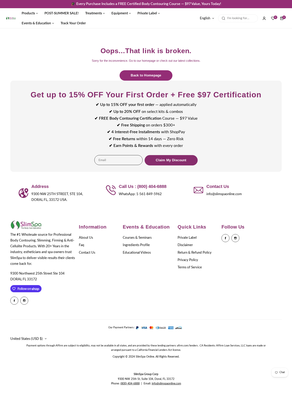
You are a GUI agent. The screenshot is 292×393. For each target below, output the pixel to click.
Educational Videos (137, 252)
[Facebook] (14, 301)
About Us (86, 237)
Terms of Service (190, 267)
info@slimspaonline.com (166, 383)
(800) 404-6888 (130, 383)
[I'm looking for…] (223, 18)
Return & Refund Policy (195, 252)
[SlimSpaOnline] (11, 18)
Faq (81, 245)
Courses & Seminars (137, 237)
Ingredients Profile (136, 245)
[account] (264, 18)
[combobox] (238, 18)
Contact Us (87, 252)
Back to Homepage (146, 75)
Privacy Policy (188, 260)
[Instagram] (24, 301)
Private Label (187, 237)
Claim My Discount (171, 160)
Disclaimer (185, 245)
